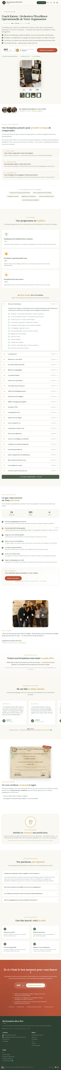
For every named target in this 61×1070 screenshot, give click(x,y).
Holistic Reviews (24, 23)
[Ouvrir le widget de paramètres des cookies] (2, 1067)
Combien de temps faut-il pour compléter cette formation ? (31, 873)
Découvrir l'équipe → (37, 111)
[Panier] (54, 2)
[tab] (22, 95)
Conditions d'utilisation (7, 1058)
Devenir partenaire (36, 1045)
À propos (34, 1043)
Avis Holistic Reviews (7, 1060)
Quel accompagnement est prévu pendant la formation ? (30, 900)
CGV (3, 1052)
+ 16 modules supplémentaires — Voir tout (30, 477)
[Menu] (57, 2)
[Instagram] (58, 1067)
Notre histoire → (23, 642)
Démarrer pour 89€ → (13, 578)
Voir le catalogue (41, 2)
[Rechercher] (47, 2)
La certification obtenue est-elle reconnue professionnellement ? (30, 893)
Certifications (35, 1039)
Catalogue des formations (37, 1035)
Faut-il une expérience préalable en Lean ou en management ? (30, 887)
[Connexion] (51, 2)
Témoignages (5, 1041)
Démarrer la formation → (47, 50)
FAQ (32, 1041)
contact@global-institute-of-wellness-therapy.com (15, 1037)
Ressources (34, 1037)
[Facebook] (55, 1067)
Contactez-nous (6, 1039)
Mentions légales (6, 1054)
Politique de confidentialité (8, 1056)
